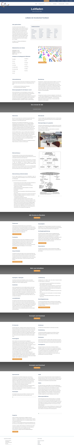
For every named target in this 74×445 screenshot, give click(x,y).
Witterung (55, 36)
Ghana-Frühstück (41, 32)
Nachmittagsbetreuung (49, 32)
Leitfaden (39, 443)
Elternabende (33, 36)
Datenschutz (33, 35)
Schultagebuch (56, 30)
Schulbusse (48, 36)
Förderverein (40, 30)
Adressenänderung (34, 30)
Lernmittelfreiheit (49, 30)
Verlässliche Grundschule (41, 440)
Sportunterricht (56, 31)
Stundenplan (55, 32)
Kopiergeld (40, 37)
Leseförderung (48, 31)
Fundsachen (40, 31)
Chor (32, 34)
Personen (33, 29)
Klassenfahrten (41, 36)
